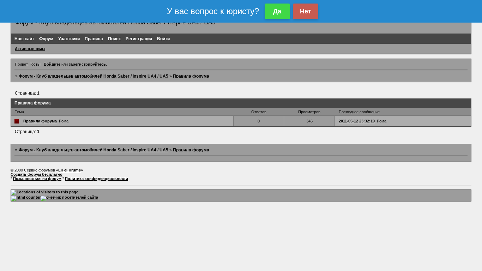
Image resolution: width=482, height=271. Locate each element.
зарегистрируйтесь (87, 64)
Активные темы (30, 49)
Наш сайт (24, 38)
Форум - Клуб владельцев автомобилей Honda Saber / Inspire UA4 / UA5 (93, 76)
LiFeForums (69, 170)
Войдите (52, 64)
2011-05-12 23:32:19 (357, 121)
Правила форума (40, 121)
